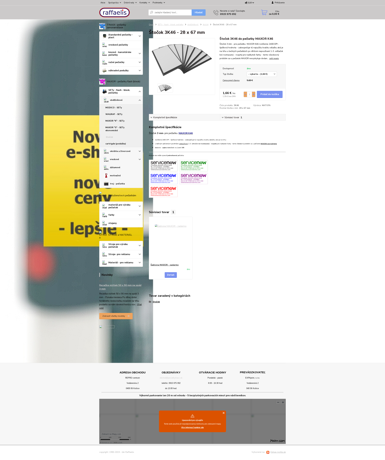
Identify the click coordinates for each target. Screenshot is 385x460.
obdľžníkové (116, 100)
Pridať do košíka (269, 94)
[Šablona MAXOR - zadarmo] (171, 240)
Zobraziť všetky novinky (113, 316)
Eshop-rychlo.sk (278, 452)
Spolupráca (113, 2)
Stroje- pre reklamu (119, 254)
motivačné (115, 175)
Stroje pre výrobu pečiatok (118, 245)
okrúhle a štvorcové (120, 151)
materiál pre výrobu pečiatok (119, 206)
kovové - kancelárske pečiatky (119, 53)
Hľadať (198, 12)
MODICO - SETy (113, 107)
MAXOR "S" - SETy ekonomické (114, 129)
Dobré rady (129, 2)
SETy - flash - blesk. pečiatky (119, 91)
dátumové (115, 167)
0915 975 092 (228, 14)
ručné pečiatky (116, 62)
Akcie (102, 2)
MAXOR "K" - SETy (114, 120)
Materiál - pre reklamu (120, 262)
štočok (109, 137)
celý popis (274, 58)
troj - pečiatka (117, 183)
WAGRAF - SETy (113, 114)
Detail (170, 275)
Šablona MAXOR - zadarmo (165, 264)
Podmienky (157, 2)
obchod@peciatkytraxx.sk (171, 378)
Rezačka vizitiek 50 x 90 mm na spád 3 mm (120, 287)
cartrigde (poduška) (115, 143)
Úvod (151, 24)
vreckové (114, 159)
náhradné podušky (118, 70)
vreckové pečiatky (118, 44)
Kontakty (143, 2)
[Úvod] (122, 12)
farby (111, 214)
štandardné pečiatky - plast (120, 36)
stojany (112, 223)
